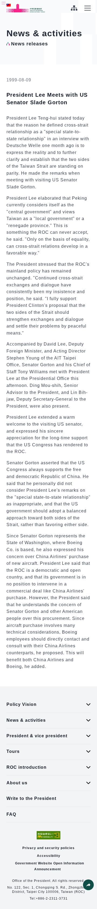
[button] (88, 884)
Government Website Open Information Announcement (49, 866)
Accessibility (48, 856)
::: (4, 3)
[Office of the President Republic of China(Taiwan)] (25, 8)
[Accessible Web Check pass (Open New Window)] (48, 835)
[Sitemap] (74, 8)
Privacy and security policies (48, 848)
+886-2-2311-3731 (52, 898)
